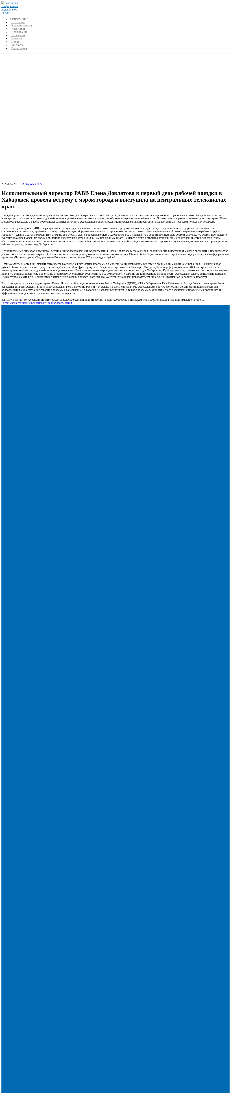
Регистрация (19, 48)
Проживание (19, 31)
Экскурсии (18, 35)
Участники (18, 28)
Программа (18, 22)
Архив (15, 41)
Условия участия (21, 25)
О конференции (18, 18)
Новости (16, 38)
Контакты (17, 44)
